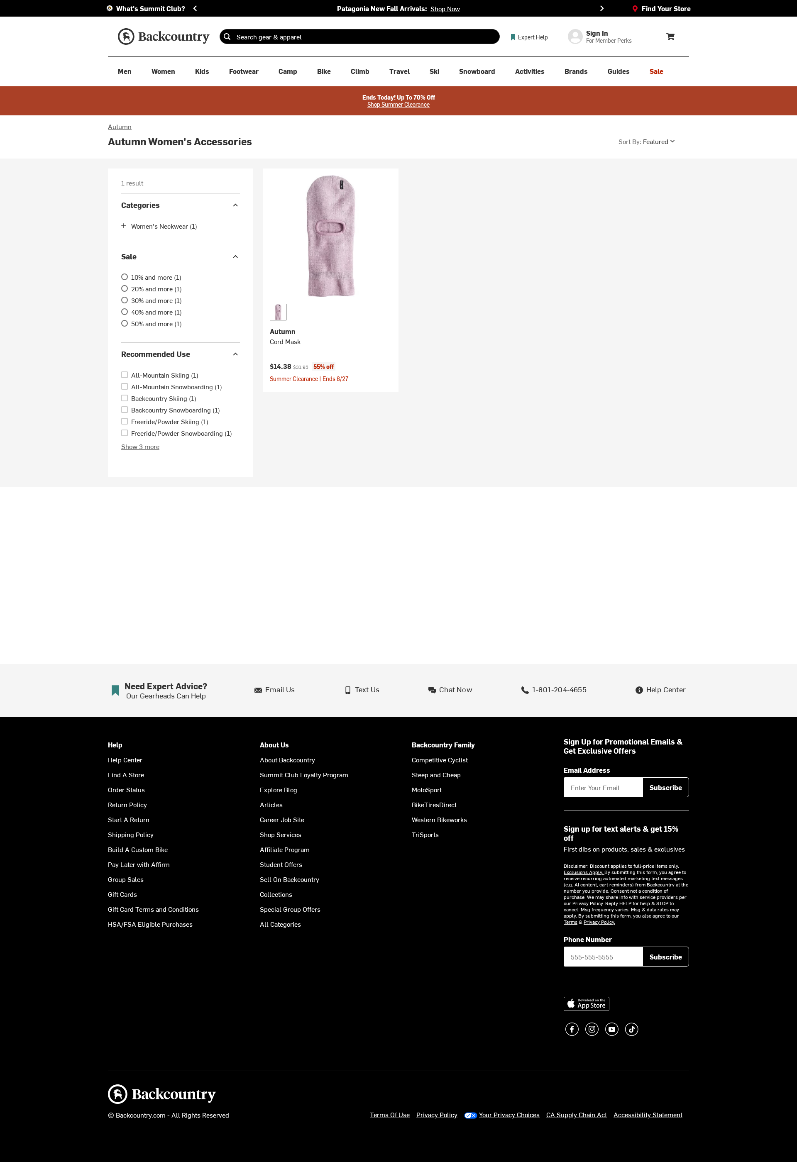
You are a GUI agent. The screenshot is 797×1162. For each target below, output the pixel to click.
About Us (274, 744)
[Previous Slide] (195, 8)
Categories (140, 205)
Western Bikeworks (439, 819)
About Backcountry (287, 759)
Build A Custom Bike (138, 849)
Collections (276, 894)
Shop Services (280, 834)
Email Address (587, 770)
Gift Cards (122, 894)
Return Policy (127, 804)
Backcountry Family (443, 744)
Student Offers (281, 864)
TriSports (425, 834)
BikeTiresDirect (434, 804)
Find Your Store (666, 8)
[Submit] (227, 36)
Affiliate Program (285, 849)
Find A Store (126, 774)
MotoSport (427, 789)
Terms (570, 921)
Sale (129, 256)
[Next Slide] (602, 8)
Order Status (126, 789)
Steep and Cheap (436, 774)
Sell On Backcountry (289, 879)
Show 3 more (140, 446)
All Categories (280, 924)
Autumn (120, 126)
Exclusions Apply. (584, 872)
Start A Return (128, 819)
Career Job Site (282, 819)
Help (115, 744)
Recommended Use (155, 354)
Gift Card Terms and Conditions (153, 909)
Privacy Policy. (599, 921)
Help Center (125, 759)
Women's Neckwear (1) (164, 226)
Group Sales (126, 879)
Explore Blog (278, 789)
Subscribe (666, 787)
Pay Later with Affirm (139, 864)
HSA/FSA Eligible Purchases (150, 924)
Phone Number (588, 939)
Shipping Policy (131, 834)
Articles (271, 804)
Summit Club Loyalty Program (304, 774)
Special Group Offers (290, 909)
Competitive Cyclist (440, 759)
